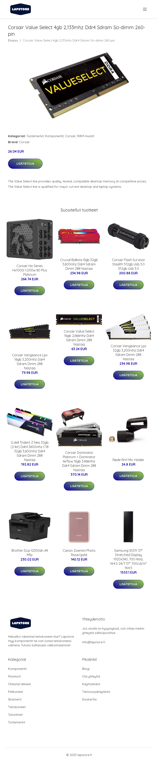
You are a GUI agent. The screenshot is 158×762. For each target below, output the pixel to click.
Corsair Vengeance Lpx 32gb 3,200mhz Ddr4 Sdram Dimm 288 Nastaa (128, 352)
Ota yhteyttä (91, 676)
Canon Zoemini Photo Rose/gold (79, 552)
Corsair (70, 136)
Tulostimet (15, 715)
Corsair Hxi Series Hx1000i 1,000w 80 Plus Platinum (29, 270)
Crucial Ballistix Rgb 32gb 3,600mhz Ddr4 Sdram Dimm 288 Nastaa (79, 264)
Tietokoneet (17, 707)
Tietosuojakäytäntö (96, 692)
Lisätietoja (25, 163)
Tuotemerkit (35, 136)
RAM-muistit (85, 136)
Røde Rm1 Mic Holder (128, 460)
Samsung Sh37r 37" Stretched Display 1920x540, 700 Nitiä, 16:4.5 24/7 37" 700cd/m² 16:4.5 (128, 559)
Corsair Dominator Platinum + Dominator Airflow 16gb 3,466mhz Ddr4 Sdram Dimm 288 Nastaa (79, 461)
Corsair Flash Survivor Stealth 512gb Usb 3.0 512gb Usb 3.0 (128, 264)
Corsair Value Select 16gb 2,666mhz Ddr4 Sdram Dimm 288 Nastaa (79, 337)
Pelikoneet (15, 692)
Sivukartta (89, 699)
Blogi (85, 669)
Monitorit (14, 676)
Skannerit (14, 699)
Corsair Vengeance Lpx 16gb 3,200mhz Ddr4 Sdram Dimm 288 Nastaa (30, 361)
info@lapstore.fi (93, 642)
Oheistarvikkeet (19, 684)
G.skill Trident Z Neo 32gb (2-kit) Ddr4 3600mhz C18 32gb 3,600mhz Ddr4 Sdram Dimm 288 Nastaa (30, 451)
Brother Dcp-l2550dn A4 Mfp (30, 552)
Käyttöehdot (91, 684)
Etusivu (13, 40)
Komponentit (54, 136)
